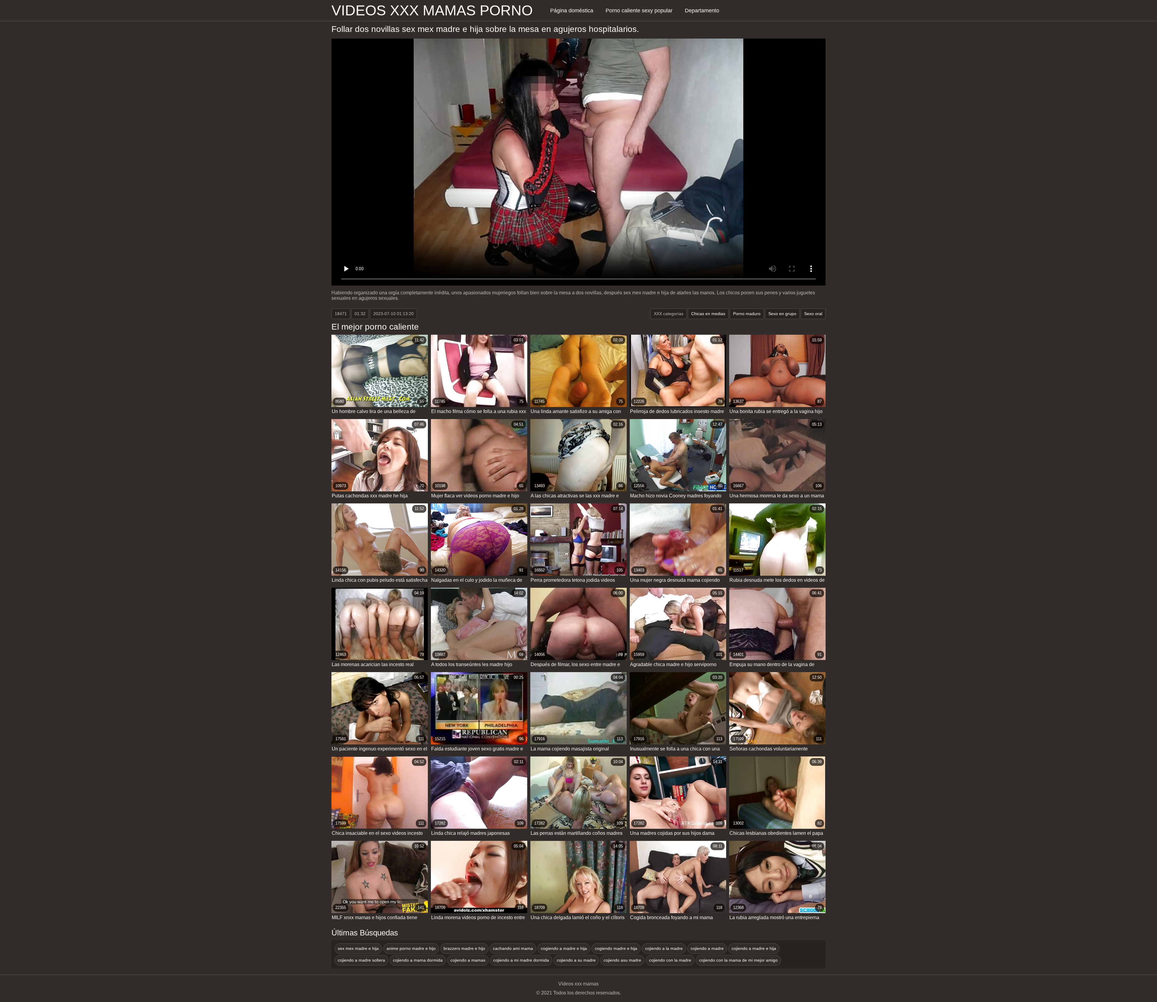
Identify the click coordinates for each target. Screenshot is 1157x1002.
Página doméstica (571, 11)
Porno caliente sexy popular (639, 11)
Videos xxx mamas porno (432, 10)
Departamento (702, 11)
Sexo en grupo (782, 313)
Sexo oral (813, 313)
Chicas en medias (708, 313)
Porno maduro (746, 313)
